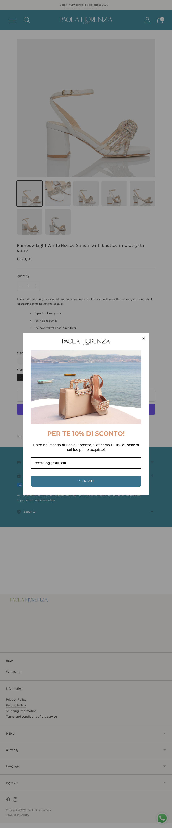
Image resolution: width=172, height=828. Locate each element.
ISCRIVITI (86, 481)
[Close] (144, 338)
